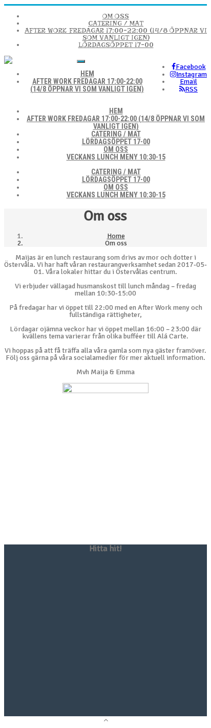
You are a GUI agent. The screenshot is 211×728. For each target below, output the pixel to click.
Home (116, 236)
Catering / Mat (115, 23)
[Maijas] (8, 61)
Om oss (115, 16)
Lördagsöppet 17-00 (116, 44)
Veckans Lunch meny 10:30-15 (116, 157)
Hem (116, 111)
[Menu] (81, 61)
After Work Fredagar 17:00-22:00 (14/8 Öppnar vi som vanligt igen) (116, 34)
